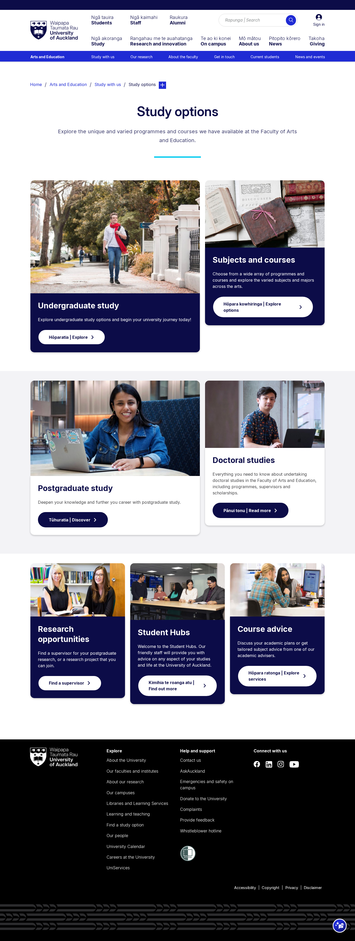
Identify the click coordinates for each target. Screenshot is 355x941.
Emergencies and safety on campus (206, 784)
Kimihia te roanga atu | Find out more (171, 685)
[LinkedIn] (269, 764)
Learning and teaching (128, 814)
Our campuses (121, 792)
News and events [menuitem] (310, 57)
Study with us (108, 84)
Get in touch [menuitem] (224, 57)
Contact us (190, 760)
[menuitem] (102, 20)
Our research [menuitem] (141, 57)
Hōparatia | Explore (68, 337)
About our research (125, 781)
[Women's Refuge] (188, 859)
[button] (319, 20)
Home (36, 84)
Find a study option (125, 824)
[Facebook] (257, 764)
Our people (117, 835)
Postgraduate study (75, 488)
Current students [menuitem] (265, 57)
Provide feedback (197, 820)
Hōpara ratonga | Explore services (273, 676)
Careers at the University (131, 857)
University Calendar (126, 846)
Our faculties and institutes (132, 771)
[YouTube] (294, 764)
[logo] (54, 30)
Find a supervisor (66, 683)
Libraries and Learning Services (137, 803)
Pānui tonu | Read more (247, 510)
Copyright (270, 887)
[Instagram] (281, 764)
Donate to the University (203, 798)
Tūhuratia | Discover (69, 519)
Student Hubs (164, 632)
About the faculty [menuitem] (183, 57)
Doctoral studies (244, 460)
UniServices (118, 867)
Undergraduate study (78, 305)
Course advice (265, 629)
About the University (126, 760)
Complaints (191, 809)
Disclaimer (313, 887)
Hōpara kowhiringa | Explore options (252, 307)
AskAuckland (192, 771)
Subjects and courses (254, 259)
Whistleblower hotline (200, 830)
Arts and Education (47, 57)
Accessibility (245, 887)
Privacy (291, 887)
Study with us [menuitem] (102, 57)
